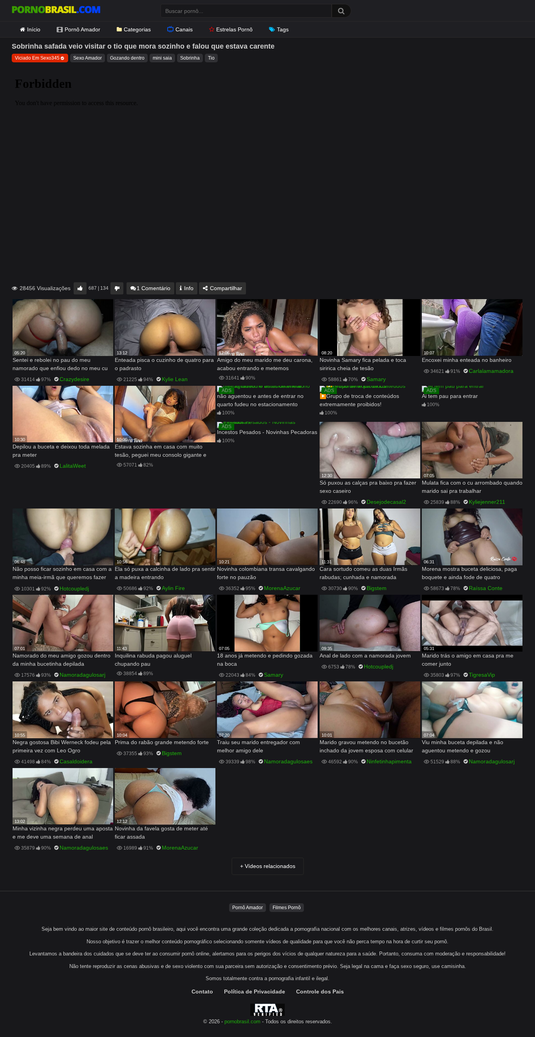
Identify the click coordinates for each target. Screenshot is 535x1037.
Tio (211, 58)
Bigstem (377, 588)
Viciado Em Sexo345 (37, 58)
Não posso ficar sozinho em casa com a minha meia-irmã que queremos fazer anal (62, 574)
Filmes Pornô (287, 907)
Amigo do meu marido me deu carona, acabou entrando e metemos (265, 364)
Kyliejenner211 (487, 502)
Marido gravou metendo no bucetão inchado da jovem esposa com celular (366, 746)
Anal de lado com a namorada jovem (365, 655)
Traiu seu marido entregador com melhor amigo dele (258, 746)
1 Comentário (153, 288)
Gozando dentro (127, 58)
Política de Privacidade (254, 991)
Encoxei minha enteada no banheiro (467, 360)
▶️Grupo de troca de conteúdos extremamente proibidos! (359, 400)
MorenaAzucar (282, 588)
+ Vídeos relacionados (267, 866)
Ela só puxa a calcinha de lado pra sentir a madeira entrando (165, 573)
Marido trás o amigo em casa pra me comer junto (467, 659)
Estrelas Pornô (234, 29)
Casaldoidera (76, 761)
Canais (184, 29)
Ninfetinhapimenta (389, 761)
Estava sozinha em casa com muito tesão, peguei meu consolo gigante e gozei (160, 451)
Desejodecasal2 (386, 502)
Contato (202, 991)
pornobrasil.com (242, 1021)
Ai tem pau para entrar (450, 396)
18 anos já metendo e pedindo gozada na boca (265, 659)
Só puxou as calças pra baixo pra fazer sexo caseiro (368, 486)
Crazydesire (74, 379)
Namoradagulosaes (288, 761)
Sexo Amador (87, 58)
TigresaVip (482, 675)
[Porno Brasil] (56, 11)
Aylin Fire (173, 588)
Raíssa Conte (485, 588)
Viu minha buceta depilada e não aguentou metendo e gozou (462, 746)
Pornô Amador (82, 29)
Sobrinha (190, 58)
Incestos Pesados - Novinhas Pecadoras (267, 432)
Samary (376, 379)
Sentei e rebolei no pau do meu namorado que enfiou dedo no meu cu (60, 364)
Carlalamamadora (491, 371)
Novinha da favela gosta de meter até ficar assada (161, 832)
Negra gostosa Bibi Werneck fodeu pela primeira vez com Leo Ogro (62, 746)
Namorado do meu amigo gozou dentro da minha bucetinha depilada (61, 659)
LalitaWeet (73, 466)
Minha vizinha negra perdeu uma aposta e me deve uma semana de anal (63, 832)
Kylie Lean (175, 379)
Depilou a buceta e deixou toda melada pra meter (61, 450)
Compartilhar (225, 288)
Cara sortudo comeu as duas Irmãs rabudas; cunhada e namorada (363, 573)
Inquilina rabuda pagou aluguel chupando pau (153, 659)
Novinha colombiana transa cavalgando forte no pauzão (266, 573)
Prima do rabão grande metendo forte (162, 742)
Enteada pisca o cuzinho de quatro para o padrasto (164, 364)
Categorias (137, 29)
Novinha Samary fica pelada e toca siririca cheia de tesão (363, 364)
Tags (283, 29)
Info (188, 288)
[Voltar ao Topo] (508, 1013)
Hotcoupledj (74, 588)
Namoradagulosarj (82, 675)
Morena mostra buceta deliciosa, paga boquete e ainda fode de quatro (469, 573)
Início (33, 29)
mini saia (162, 58)
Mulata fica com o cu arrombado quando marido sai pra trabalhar (472, 486)
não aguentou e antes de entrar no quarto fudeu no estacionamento (260, 400)
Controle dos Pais (320, 991)
